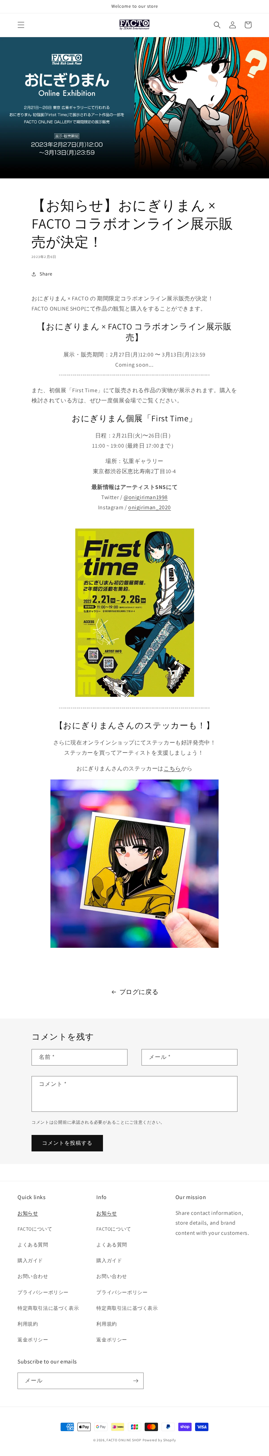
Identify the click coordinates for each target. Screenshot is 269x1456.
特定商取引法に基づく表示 (48, 1308)
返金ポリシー (33, 1339)
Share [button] (46, 274)
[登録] (135, 1381)
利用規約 (28, 1324)
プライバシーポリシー (43, 1292)
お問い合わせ (33, 1276)
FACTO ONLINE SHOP (124, 1440)
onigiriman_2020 (149, 507)
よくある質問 (33, 1244)
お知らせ (28, 1213)
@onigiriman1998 (146, 497)
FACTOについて (35, 1229)
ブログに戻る (139, 992)
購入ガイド (30, 1260)
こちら (172, 768)
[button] (21, 25)
